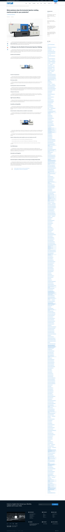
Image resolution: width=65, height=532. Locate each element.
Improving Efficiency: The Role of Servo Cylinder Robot (21, 169)
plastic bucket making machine (51, 362)
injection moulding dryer (50, 267)
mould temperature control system (51, 328)
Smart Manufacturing (50, 437)
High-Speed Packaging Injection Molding (51, 200)
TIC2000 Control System (50, 454)
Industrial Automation (50, 217)
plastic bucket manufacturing (51, 363)
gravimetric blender (50, 190)
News (41, 3)
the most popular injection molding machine (51, 451)
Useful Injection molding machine (51, 471)
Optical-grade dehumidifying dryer (51, 345)
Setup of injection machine (50, 433)
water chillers (53, 477)
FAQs (38, 0)
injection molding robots (50, 264)
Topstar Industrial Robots (50, 467)
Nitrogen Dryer (49, 335)
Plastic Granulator (49, 369)
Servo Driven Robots (50, 423)
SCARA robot (49, 416)
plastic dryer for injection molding (51, 366)
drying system (49, 159)
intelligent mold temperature (51, 284)
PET (18, 139)
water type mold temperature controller (51, 480)
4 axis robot (51, 64)
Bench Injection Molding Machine (51, 94)
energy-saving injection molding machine (51, 172)
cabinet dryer (49, 95)
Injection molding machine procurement (50, 248)
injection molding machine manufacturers (50, 247)
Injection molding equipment (51, 237)
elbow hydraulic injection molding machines (51, 163)
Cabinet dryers (49, 98)
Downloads (42, 0)
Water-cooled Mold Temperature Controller (51, 484)
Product (30, 3)
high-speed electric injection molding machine (51, 199)
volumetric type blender (50, 474)
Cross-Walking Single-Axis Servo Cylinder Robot (51, 129)
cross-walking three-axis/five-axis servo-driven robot (51, 132)
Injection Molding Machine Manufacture (52, 244)
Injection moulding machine (50, 268)
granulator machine (50, 189)
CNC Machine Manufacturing (50, 118)
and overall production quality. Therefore (51, 80)
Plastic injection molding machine (51, 379)
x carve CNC (49, 491)
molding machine (49, 325)
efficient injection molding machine (51, 162)
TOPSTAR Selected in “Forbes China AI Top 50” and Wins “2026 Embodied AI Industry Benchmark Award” (51, 15)
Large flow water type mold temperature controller (50, 294)
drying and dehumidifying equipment (51, 156)
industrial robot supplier (50, 223)
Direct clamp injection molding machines (51, 151)
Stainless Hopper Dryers (50, 443)
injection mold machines (50, 230)
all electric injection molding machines (51, 75)
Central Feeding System (50, 105)
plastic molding (49, 386)
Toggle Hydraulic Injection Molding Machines (51, 458)
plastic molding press (50, 393)
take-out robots (54, 447)
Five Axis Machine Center (50, 179)
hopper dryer (49, 203)
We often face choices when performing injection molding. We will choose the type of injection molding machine (52, 488)
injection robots (49, 278)
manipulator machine (50, 305)
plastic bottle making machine (51, 359)
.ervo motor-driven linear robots (51, 44)
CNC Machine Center (50, 115)
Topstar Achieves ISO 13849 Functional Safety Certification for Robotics (51, 21)
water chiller (49, 477)
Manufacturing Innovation (50, 308)
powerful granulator (50, 399)
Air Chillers (52, 71)
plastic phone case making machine (51, 396)
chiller (48, 108)
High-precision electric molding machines (51, 195)
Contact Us (49, 3)
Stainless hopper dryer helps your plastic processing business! (21, 168)
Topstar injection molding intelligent (51, 468)
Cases (45, 0)
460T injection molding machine (51, 67)
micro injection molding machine (51, 315)
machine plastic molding (50, 302)
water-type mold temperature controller (51, 485)
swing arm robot (53, 444)
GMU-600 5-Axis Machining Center (51, 186)
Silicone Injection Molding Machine (51, 434)
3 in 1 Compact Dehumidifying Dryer (51, 61)
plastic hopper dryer (50, 372)
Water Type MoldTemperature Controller (51, 481)
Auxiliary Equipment (50, 91)
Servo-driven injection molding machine (52, 430)
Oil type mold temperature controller (51, 339)
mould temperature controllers (51, 332)
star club (49, 444)
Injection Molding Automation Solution (51, 234)
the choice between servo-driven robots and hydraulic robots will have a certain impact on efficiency (52, 450)
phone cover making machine (51, 355)
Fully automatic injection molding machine (51, 182)
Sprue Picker (49, 440)
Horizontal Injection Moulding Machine (51, 207)
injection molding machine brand (51, 241)
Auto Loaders (53, 84)
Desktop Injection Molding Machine (51, 139)
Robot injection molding (50, 407)
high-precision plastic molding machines (51, 196)
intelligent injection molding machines (51, 281)
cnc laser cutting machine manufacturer (50, 112)
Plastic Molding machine (50, 389)
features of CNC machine (50, 176)
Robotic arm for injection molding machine (51, 412)
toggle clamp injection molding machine (51, 457)
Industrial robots (49, 224)
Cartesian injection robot (50, 102)
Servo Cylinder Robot (50, 420)
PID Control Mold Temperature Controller (51, 356)
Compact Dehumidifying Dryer (51, 125)
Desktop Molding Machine (50, 142)
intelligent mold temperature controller (52, 285)
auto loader (49, 84)
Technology (34, 3)
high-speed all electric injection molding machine (51, 197)
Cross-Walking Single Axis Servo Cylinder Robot (51, 128)
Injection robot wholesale (50, 277)
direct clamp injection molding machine (52, 149)
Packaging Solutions (50, 349)
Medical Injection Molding (50, 311)
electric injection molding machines (51, 166)
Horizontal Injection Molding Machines (51, 206)
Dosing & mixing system (50, 152)
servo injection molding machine (51, 424)
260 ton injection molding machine (51, 58)
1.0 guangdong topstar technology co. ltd (51, 47)
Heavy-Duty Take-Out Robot (50, 193)
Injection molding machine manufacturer (50, 246)
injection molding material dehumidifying (50, 254)
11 (53, 50)
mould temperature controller (51, 329)
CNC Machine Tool (49, 119)
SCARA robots (53, 416)
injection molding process (50, 257)
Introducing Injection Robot (50, 291)
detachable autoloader (50, 146)
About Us (45, 3)
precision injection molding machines (51, 403)
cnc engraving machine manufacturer (51, 111)
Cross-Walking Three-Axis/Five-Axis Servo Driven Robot (51, 131)
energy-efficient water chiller (51, 169)
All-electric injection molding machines (52, 78)
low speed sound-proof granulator (51, 301)
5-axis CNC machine (50, 68)
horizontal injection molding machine (11, 14)
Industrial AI (53, 216)
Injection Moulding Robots (50, 271)
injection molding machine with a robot (51, 251)
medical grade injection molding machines (51, 309)
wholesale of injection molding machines (51, 490)
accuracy (49, 71)
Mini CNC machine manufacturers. (51, 318)
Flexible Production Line (50, 180)
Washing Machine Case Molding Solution (51, 475)
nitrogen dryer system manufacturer (51, 338)
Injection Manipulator (50, 227)
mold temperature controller (51, 322)
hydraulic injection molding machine (51, 213)
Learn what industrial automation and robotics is (51, 298)
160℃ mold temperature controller (51, 51)
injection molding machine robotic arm (51, 250)
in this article (49, 216)
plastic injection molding (50, 376)
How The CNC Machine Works (51, 210)
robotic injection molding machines (51, 413)
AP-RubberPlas (49, 81)
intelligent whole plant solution (51, 288)
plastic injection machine (50, 373)
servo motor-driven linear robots (51, 427)
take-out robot (49, 447)
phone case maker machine (50, 352)
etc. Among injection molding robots (51, 173)
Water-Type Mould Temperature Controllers (51, 487)
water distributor (49, 478)
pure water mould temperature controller (51, 406)
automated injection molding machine (51, 85)
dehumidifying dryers (50, 136)
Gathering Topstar (49, 183)
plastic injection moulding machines (51, 383)
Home (26, 3)
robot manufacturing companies (51, 410)
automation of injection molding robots (51, 88)
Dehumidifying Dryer (50, 135)
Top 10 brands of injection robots (51, 461)
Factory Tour (50, 0)
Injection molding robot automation (51, 261)
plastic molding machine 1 (50, 390)
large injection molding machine (51, 295)
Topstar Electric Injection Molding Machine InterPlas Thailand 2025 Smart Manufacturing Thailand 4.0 (51, 464)
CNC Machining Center (50, 122)
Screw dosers (49, 417)
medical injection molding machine (51, 312)
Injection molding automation (51, 233)
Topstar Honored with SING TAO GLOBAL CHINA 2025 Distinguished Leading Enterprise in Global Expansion (51, 33)
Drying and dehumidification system (51, 155)
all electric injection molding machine (51, 74)
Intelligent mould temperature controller (51, 287)
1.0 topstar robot (49, 50)
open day (49, 342)
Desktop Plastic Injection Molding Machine (51, 145)
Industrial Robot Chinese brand (51, 220)
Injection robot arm (50, 274)
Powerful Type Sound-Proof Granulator (51, 400)
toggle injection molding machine (51, 460)
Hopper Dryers (53, 203)
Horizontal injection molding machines (16, 106)
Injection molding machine (50, 240)
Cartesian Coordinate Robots (51, 101)
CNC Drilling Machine (53, 108)
